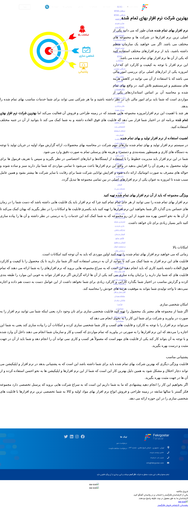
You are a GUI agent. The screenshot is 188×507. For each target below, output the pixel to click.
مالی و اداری (119, 106)
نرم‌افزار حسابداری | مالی (120, 209)
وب (119, 118)
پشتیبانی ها (67, 6)
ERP (119, 64)
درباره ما (54, 6)
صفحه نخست (132, 6)
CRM (120, 73)
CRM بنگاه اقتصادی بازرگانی (120, 81)
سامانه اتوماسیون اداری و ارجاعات (120, 279)
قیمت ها (106, 6)
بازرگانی (122, 68)
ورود (24, 6)
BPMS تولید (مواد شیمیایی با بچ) (119, 39)
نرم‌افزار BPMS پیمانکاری (119, 56)
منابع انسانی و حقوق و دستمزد (119, 242)
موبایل (119, 101)
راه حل (80, 6)
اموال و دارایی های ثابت (119, 250)
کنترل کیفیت (119, 139)
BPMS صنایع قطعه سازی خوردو (119, 19)
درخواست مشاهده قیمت (118, 448)
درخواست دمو (122, 443)
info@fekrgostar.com (155, 463)
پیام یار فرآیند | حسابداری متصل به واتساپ (120, 308)
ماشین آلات (119, 155)
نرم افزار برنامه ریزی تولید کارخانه (120, 263)
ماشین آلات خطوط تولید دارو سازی (119, 172)
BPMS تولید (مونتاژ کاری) (120, 48)
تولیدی (116, 68)
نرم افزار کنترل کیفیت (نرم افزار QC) (120, 147)
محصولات (120, 6)
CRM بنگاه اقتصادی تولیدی (120, 89)
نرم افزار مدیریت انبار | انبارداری (120, 217)
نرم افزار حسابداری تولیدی (118, 321)
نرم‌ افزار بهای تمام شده (119, 271)
